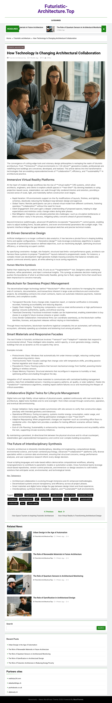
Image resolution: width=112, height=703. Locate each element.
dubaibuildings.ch (15, 683)
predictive (57, 499)
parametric (46, 499)
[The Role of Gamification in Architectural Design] (94, 30)
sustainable (13, 503)
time (22, 503)
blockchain (44, 495)
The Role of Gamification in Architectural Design (54, 598)
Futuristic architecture (16, 47)
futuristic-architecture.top (56, 8)
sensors (74, 499)
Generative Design (85, 495)
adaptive (18, 495)
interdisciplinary (26, 499)
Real (66, 499)
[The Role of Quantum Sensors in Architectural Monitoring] (36, 30)
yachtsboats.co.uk (15, 688)
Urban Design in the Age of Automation (50, 532)
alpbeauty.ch (13, 692)
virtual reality (33, 503)
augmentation (30, 495)
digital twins (70, 495)
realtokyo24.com (15, 679)
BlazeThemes (78, 699)
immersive (13, 499)
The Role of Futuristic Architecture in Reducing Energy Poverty (31, 663)
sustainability (86, 499)
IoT (37, 499)
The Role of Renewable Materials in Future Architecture (57, 554)
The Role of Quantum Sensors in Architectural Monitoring (64, 27)
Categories (56, 20)
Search (9, 624)
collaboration (57, 495)
